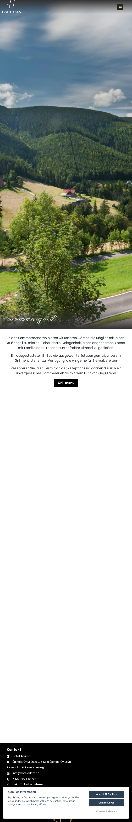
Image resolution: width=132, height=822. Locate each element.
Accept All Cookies (106, 794)
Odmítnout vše (106, 802)
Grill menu (66, 383)
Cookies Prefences (106, 811)
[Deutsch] (120, 7)
